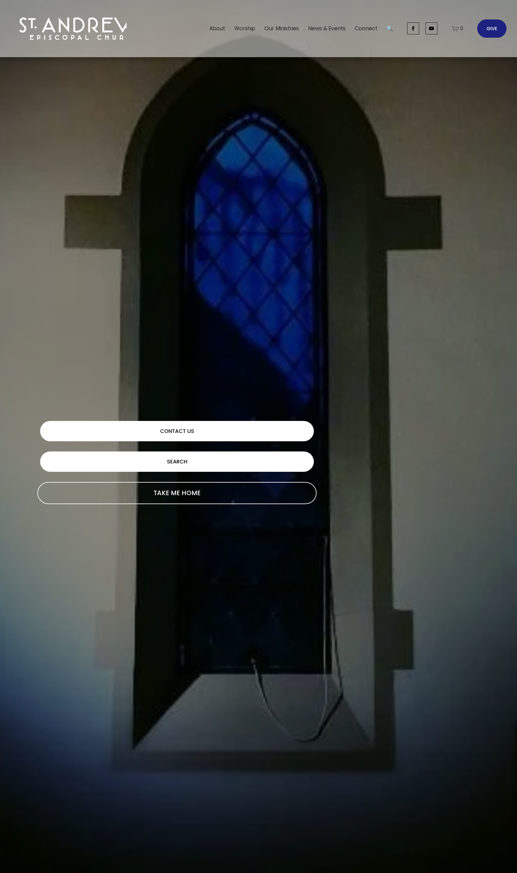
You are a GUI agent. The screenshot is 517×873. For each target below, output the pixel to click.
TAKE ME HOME (176, 493)
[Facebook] (413, 28)
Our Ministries (281, 28)
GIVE (491, 28)
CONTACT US (177, 431)
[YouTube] (431, 28)
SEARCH (177, 461)
